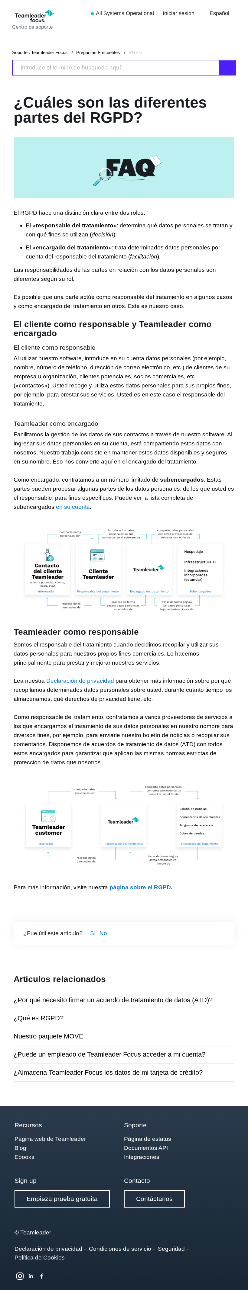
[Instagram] (20, 1276)
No (103, 933)
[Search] (228, 67)
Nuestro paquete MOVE (48, 1036)
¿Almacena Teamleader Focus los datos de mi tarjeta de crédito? (108, 1072)
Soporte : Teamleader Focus (40, 52)
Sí (93, 933)
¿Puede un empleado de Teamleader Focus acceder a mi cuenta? (109, 1054)
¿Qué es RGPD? (39, 1018)
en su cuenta (73, 507)
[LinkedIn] (30, 1276)
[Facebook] (41, 1276)
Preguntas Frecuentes (98, 52)
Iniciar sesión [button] (179, 13)
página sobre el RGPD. (140, 887)
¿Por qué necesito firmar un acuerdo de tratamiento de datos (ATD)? (113, 1000)
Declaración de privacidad (80, 681)
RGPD (135, 52)
